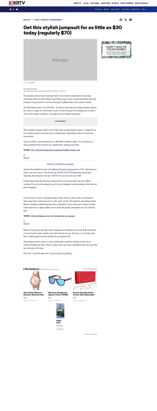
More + (144, 9)
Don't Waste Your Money (48, 20)
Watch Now (141, 3)
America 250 (115, 9)
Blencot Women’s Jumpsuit (64, 169)
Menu (76, 3)
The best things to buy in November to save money (53, 215)
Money (27, 20)
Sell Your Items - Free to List (49, 269)
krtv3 (11, 9)
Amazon (32, 82)
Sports (115, 3)
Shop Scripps (126, 3)
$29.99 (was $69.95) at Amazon (60, 164)
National (95, 3)
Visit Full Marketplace (90, 269)
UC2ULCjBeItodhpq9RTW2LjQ (17, 9)
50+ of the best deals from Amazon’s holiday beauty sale (55, 149)
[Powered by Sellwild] (94, 334)
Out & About (125, 9)
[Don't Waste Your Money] (117, 50)
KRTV (14, 9)
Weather (105, 3)
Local (86, 3)
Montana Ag (135, 9)
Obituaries (98, 9)
